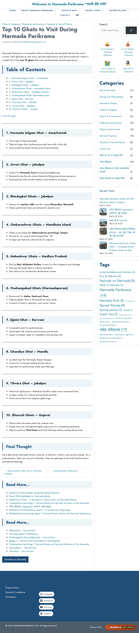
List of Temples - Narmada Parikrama (128, 52)
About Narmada (107, 90)
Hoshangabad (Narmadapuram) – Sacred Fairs (32, 537)
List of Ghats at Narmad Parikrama (108, 70)
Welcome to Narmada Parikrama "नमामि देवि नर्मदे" (69, 4)
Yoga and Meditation (106, 318)
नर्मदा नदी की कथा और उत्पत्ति (121, 322)
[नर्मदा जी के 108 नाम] (103, 223)
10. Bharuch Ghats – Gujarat (23, 109)
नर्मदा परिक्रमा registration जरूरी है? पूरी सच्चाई (30, 506)
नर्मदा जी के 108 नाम (118, 220)
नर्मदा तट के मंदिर (105, 322)
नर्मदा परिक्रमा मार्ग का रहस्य (107, 342)
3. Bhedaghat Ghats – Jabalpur (24, 85)
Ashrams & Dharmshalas (111, 96)
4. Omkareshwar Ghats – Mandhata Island (29, 88)
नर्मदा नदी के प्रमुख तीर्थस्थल (108, 325)
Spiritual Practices (108, 135)
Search (103, 24)
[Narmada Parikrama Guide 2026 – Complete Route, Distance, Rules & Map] (103, 246)
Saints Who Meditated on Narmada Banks (29, 496)
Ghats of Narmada (111, 285)
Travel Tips (104, 148)
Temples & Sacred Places (59, 24)
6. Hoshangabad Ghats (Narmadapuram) (29, 95)
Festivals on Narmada (15, 559)
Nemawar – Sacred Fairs (21, 551)
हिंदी (77, 15)
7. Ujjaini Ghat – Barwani (21, 98)
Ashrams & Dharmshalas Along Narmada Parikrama (34, 492)
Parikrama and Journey (33, 24)
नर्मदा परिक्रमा (105, 161)
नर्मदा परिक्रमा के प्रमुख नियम (112, 178)
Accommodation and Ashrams (117, 272)
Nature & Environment (110, 116)
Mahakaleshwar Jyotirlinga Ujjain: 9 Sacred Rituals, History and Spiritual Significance (50, 513)
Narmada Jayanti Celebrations (65, 470)
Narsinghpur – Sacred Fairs (23, 547)
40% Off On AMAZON (128, 70)
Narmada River (111, 300)
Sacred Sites (130, 301)
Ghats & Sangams (11, 24)
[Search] (131, 30)
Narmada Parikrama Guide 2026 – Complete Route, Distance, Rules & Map (122, 247)
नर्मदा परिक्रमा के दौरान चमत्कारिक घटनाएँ (114, 170)
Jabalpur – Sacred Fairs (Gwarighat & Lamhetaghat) (34, 540)
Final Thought (9, 116)
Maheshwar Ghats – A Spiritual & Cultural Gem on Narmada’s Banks (43, 499)
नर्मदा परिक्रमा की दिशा (106, 335)
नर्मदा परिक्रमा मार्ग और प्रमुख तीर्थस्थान (111, 338)
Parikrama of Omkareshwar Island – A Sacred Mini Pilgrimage (39, 510)
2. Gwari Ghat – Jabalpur (21, 81)
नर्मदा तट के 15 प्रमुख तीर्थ (110, 155)
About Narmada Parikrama (37, 10)
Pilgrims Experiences (109, 129)
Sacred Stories (112, 305)
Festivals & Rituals (108, 103)
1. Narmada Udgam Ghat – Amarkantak (28, 78)
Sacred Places (117, 10)
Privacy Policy (12, 587)
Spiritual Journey (110, 310)
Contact (65, 15)
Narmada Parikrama (115, 292)
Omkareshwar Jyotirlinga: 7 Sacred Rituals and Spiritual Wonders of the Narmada (49, 503)
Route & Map (69, 10)
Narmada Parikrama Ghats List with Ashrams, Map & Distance (116, 200)
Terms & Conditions (15, 592)
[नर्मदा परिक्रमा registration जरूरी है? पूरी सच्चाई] (103, 212)
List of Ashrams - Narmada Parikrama (108, 52)
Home (13, 10)
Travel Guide (92, 10)
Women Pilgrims (125, 315)
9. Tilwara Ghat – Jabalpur (22, 105)
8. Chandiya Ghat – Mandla (22, 102)
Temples (127, 310)
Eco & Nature (110, 276)
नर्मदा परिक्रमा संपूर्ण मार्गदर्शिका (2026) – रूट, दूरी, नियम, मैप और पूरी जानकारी (122, 232)
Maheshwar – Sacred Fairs (22, 530)
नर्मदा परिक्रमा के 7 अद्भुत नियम (124, 335)
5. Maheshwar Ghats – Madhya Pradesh (29, 92)
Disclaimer (10, 596)
